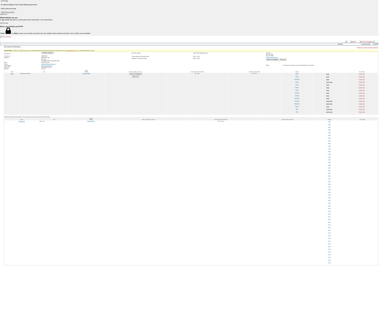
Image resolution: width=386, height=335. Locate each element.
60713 (329, 219)
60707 (329, 203)
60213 (329, 175)
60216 (329, 184)
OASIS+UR (22, 121)
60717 (329, 230)
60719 (329, 235)
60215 (329, 181)
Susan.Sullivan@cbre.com (48, 64)
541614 (296, 90)
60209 (329, 165)
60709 (329, 208)
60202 (329, 146)
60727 (329, 257)
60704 (329, 194)
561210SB (297, 101)
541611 (296, 84)
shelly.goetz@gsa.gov (272, 57)
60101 (329, 121)
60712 (329, 216)
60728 (329, 260)
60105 (329, 132)
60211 (329, 170)
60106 (329, 135)
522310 (296, 73)
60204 (329, 151)
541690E (297, 95)
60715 (329, 224)
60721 (329, 241)
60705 (329, 197)
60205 (329, 154)
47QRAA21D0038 (86, 73)
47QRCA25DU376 (91, 121)
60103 (329, 127)
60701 (329, 186)
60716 (329, 227)
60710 (329, 211)
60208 (329, 162)
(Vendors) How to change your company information (367, 47)
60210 (329, 167)
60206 (329, 157)
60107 (329, 138)
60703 (329, 192)
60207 (329, 159)
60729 (329, 262)
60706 (329, 200)
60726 (329, 254)
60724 (329, 249)
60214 (329, 178)
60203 (329, 148)
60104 (329, 129)
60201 (329, 143)
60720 (329, 238)
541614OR (297, 92)
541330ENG (296, 79)
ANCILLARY (297, 103)
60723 (329, 246)
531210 (296, 76)
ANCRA (297, 106)
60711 (329, 213)
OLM (297, 111)
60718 (329, 232)
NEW (297, 109)
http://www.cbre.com (47, 65)
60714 (329, 222)
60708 (329, 205)
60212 (329, 173)
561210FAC (297, 98)
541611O (297, 87)
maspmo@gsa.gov (72, 50)
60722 (329, 243)
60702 (329, 189)
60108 (329, 140)
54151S (297, 82)
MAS (12, 73)
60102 (329, 124)
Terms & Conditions (272, 59)
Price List (283, 59)
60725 (329, 251)
